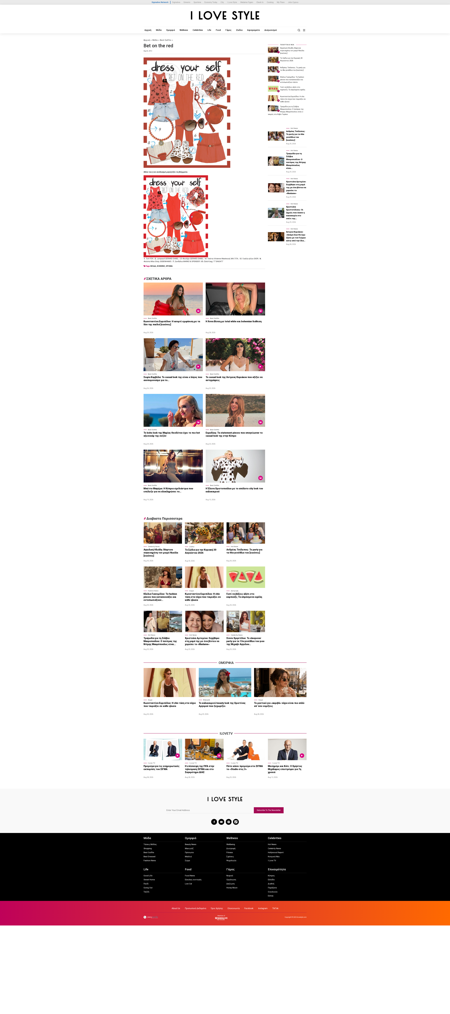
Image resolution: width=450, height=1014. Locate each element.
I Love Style (232, 2)
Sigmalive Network (160, 2)
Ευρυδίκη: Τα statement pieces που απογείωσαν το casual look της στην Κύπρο (234, 434)
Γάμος (228, 30)
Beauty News (190, 844)
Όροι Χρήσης (217, 908)
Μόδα (158, 30)
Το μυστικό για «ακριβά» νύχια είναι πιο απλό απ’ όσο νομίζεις (279, 704)
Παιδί (146, 884)
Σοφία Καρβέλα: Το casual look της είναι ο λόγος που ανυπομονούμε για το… (173, 379)
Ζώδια (239, 30)
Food (218, 30)
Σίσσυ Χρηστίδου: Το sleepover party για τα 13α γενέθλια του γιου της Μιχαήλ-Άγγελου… (245, 641)
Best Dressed (149, 856)
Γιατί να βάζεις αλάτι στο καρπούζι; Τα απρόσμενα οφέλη (244, 595)
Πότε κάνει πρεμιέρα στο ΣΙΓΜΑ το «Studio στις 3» (244, 768)
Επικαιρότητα (277, 869)
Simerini (187, 2)
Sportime (197, 2)
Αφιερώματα (253, 30)
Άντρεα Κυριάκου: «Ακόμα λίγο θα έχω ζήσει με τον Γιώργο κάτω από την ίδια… (296, 236)
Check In (259, 2)
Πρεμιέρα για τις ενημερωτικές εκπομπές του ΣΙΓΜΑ (161, 768)
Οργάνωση (231, 879)
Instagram (263, 908)
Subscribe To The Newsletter (269, 810)
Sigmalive (176, 2)
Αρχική (147, 30)
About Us (176, 908)
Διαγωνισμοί (270, 30)
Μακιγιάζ (206, 700)
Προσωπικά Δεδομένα (195, 908)
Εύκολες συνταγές (193, 879)
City (222, 2)
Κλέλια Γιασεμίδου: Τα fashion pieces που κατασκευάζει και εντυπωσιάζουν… (160, 596)
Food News (190, 875)
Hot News (234, 546)
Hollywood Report (276, 852)
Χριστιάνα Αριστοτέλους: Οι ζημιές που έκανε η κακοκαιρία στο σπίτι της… (295, 213)
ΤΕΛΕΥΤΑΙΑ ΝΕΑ (287, 45)
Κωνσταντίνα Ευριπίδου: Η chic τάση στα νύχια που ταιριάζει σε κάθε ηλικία (203, 596)
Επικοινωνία (234, 908)
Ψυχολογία (231, 860)
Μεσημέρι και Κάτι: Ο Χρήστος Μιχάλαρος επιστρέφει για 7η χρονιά (285, 769)
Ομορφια (226, 663)
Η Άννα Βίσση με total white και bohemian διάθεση (234, 321)
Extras (270, 896)
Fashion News (153, 591)
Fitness (229, 852)
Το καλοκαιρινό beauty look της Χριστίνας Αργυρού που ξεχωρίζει (222, 704)
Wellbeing (230, 844)
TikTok (275, 908)
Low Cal (188, 884)
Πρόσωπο (189, 852)
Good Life (148, 875)
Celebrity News (154, 546)
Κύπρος (271, 875)
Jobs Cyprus (293, 2)
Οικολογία (272, 892)
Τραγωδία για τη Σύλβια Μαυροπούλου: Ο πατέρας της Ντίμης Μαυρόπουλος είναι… (160, 641)
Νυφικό (229, 875)
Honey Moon (231, 887)
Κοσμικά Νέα (273, 856)
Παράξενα (272, 887)
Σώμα (191, 591)
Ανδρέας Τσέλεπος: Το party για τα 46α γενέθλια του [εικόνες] (244, 551)
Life (209, 30)
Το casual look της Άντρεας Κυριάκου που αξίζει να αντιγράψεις (234, 379)
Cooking (270, 2)
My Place (281, 2)
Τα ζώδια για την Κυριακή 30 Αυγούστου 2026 (200, 551)
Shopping (148, 848)
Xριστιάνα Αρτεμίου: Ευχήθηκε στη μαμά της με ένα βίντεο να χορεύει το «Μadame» (202, 641)
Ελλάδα (271, 879)
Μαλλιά (188, 856)
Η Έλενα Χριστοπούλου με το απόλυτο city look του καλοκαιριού (234, 490)
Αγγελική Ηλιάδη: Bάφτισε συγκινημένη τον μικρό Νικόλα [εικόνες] (161, 552)
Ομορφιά (170, 30)
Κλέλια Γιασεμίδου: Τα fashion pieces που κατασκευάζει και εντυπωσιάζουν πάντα (292, 79)
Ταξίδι (146, 892)
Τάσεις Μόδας (150, 844)
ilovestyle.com (302, 917)
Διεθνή (271, 884)
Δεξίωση (230, 884)
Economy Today (210, 2)
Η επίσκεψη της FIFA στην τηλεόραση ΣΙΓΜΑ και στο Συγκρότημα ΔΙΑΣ (199, 769)
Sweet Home (149, 879)
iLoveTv (226, 733)
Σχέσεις (230, 856)
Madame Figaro (246, 2)
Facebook (248, 908)
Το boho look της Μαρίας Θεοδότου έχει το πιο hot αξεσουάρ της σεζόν (172, 434)
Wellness (184, 30)
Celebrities (198, 30)
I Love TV (151, 763)
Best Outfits (165, 40)
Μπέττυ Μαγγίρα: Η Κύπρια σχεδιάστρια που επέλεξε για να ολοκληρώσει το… (168, 490)
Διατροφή (234, 591)
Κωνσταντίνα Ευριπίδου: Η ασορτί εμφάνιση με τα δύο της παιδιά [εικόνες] (172, 323)
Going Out (148, 887)
